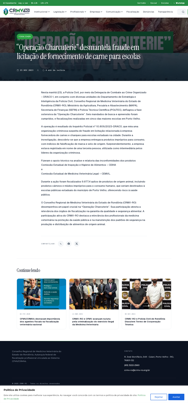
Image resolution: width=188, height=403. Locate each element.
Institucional (41, 12)
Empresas (95, 12)
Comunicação (113, 12)
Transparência (165, 12)
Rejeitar (159, 397)
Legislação (59, 12)
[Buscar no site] (181, 12)
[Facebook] (69, 244)
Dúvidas (165, 3)
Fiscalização (132, 12)
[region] (94, 394)
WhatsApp (180, 3)
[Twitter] (77, 244)
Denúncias (148, 12)
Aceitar (176, 397)
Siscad (153, 3)
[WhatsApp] (61, 244)
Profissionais (77, 12)
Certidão (141, 3)
